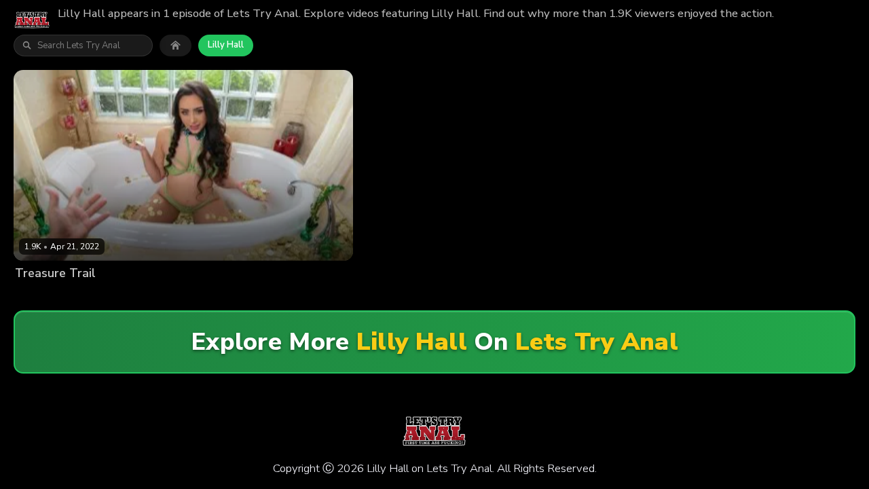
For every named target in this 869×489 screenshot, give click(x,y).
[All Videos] (175, 45)
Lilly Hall (226, 45)
